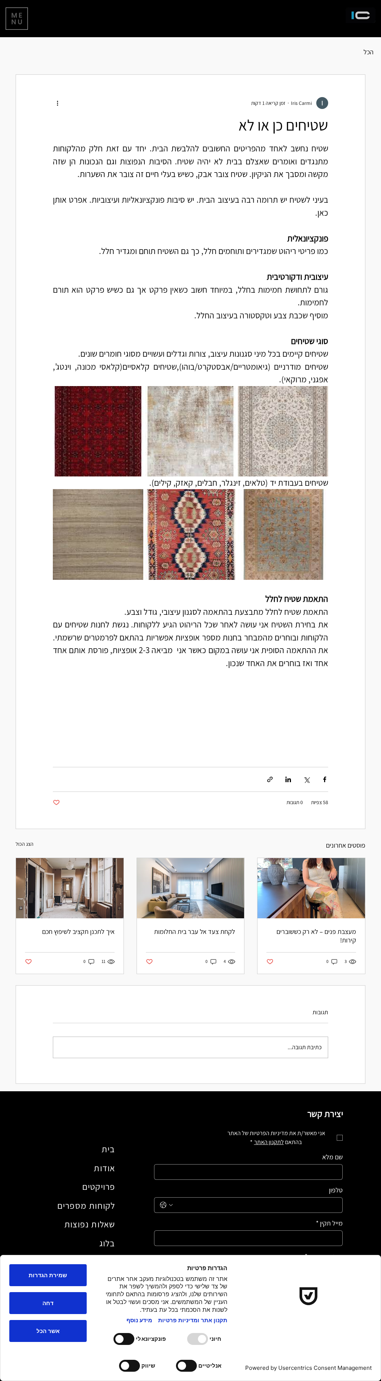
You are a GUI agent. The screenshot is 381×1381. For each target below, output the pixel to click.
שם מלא (332, 1157)
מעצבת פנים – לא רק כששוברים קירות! (316, 935)
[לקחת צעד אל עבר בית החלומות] (190, 888)
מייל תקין (329, 1223)
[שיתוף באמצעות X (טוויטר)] (306, 779)
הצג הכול (24, 844)
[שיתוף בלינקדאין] (288, 779)
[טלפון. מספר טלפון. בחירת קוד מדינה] (166, 1205)
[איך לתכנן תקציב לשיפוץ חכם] (70, 888)
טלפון (336, 1190)
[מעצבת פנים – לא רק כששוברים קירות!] (311, 888)
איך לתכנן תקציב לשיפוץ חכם (78, 931)
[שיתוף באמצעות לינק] (269, 779)
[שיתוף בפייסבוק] (324, 779)
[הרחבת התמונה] (283, 431)
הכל (369, 52)
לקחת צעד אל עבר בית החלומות (194, 931)
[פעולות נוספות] (57, 103)
